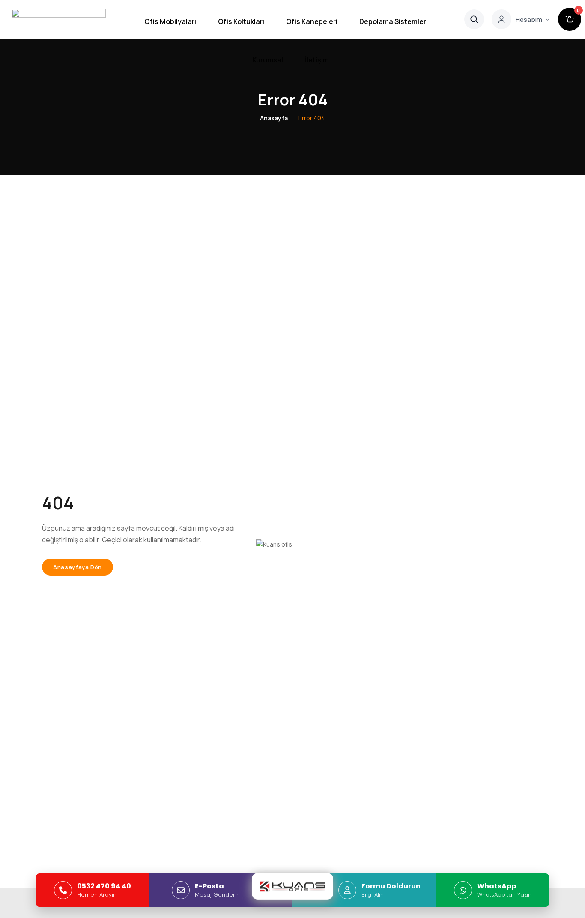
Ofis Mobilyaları (170, 21)
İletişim (317, 60)
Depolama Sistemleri (393, 21)
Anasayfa (274, 118)
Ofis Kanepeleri (311, 21)
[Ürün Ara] (474, 19)
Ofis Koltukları (241, 21)
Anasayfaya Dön (77, 567)
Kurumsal (267, 60)
